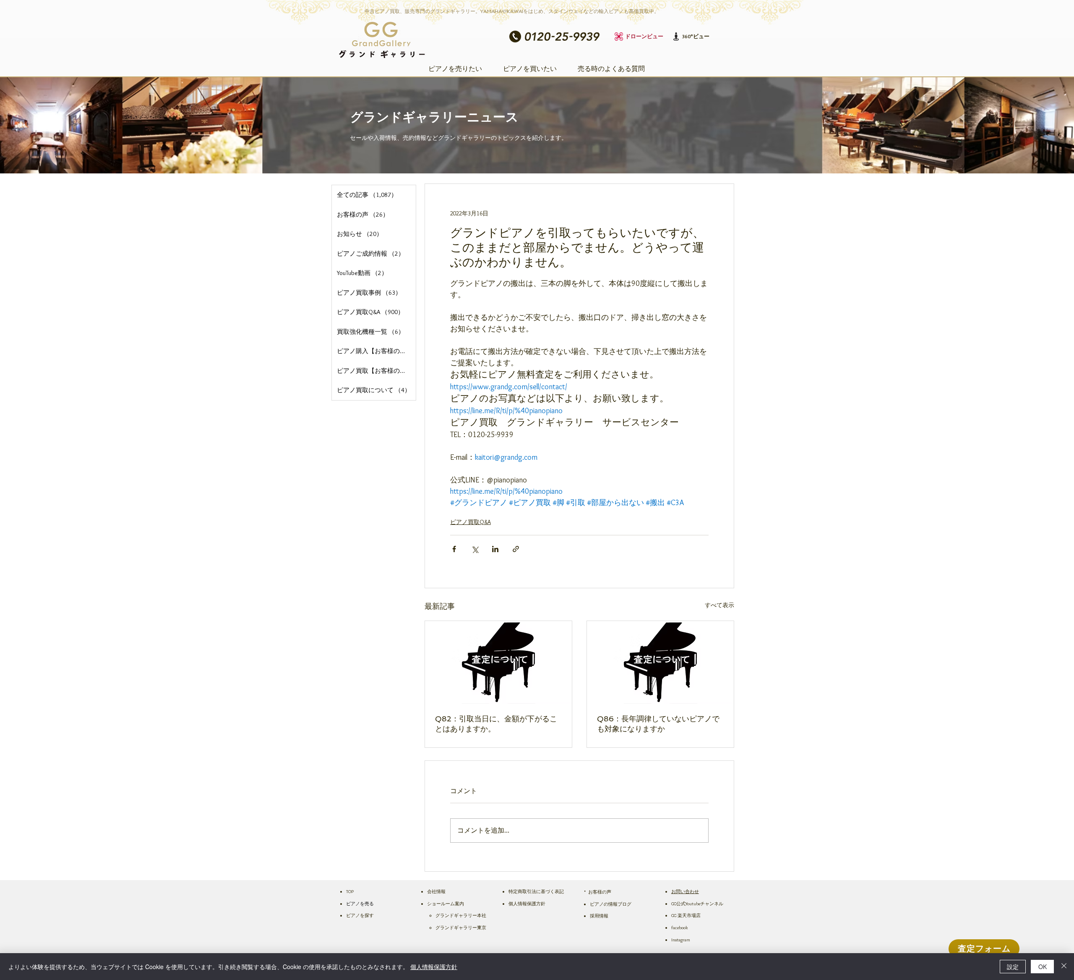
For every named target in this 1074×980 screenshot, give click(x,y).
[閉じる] (1064, 966)
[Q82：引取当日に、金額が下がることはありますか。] (498, 662)
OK (1042, 966)
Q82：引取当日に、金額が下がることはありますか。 (496, 723)
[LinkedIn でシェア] (495, 549)
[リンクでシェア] (516, 549)
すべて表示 (719, 605)
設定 (1013, 966)
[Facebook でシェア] (454, 549)
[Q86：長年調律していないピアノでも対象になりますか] (660, 662)
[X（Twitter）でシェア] (475, 549)
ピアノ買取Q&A (470, 522)
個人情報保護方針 (433, 966)
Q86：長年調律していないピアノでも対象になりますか (658, 723)
